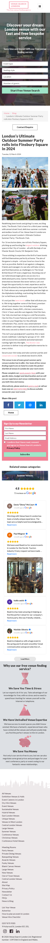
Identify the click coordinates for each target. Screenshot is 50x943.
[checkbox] (5, 442)
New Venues (7, 872)
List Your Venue (8, 907)
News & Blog (7, 901)
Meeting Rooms (9, 847)
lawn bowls (20, 300)
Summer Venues (9, 831)
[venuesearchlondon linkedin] (18, 931)
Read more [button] (12, 525)
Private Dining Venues (11, 853)
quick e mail (33, 386)
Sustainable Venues (10, 809)
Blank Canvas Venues (11, 866)
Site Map (6, 885)
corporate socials (9, 355)
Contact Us (7, 895)
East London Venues (10, 815)
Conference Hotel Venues (13, 841)
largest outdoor (32, 245)
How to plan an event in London (15, 914)
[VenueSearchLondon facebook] (11, 931)
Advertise (6, 910)
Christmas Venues (10, 837)
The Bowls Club (33, 342)
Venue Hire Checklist (11, 917)
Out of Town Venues (11, 876)
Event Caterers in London (13, 799)
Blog (14, 113)
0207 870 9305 (20, 389)
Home (6, 113)
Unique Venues (8, 818)
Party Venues (7, 850)
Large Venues (8, 828)
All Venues (6, 793)
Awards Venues (8, 860)
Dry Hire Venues (9, 803)
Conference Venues (10, 834)
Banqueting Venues (10, 857)
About (5, 882)
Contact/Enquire (25, 127)
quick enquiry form (27, 373)
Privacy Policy (13, 448)
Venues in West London (12, 822)
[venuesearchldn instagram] (5, 931)
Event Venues (8, 806)
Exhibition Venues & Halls (13, 796)
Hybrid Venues (8, 812)
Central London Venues (12, 825)
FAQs (4, 898)
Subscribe (25, 454)
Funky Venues (8, 863)
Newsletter (7, 891)
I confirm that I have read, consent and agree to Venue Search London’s (24, 445)
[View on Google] (9, 506)
